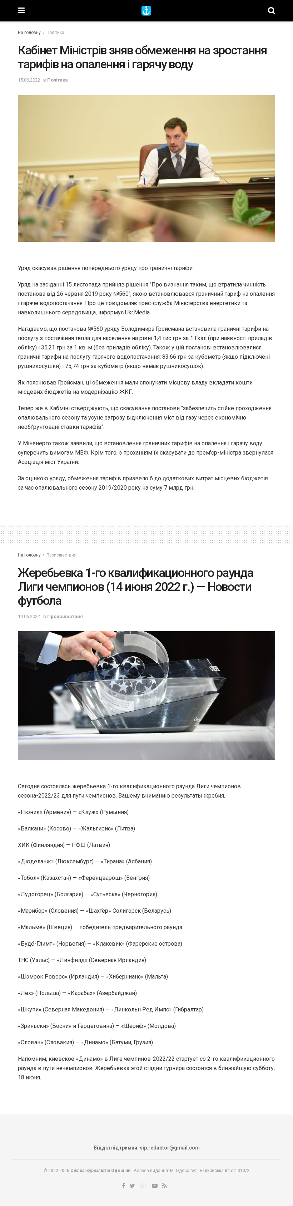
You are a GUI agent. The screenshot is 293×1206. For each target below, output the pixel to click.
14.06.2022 (29, 616)
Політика (55, 32)
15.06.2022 (29, 80)
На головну (29, 32)
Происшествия (61, 555)
